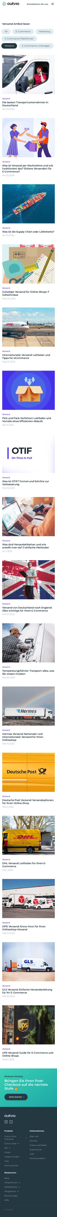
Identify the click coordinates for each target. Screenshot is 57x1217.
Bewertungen (11, 1195)
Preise (7, 1152)
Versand (9, 45)
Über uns (34, 1136)
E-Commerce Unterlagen (36, 45)
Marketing (44, 31)
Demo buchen (11, 1165)
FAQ (6, 1161)
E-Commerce (23, 31)
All (6, 31)
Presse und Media (38, 1145)
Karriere (33, 1141)
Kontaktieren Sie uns (37, 4)
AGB (32, 1154)
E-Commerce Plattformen (19, 38)
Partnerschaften (37, 1158)
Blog (6, 1178)
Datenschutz (36, 1149)
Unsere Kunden (11, 1156)
